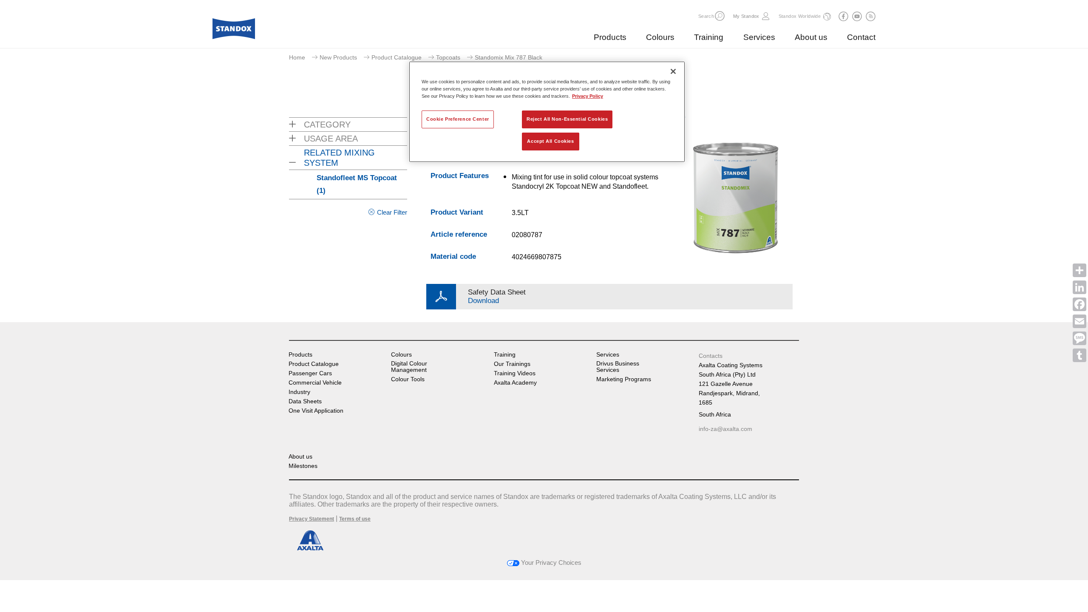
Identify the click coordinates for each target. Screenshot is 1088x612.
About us (811, 37)
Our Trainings (512, 364)
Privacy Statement (311, 519)
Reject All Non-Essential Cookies (567, 119)
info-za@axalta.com (725, 428)
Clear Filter (392, 212)
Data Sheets (305, 401)
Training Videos (515, 373)
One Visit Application (316, 411)
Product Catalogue (396, 57)
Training (708, 37)
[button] (720, 16)
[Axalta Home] (233, 31)
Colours (660, 37)
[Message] (1079, 338)
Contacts (710, 355)
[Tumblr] (1079, 355)
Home (297, 57)
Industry (299, 392)
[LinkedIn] (1079, 287)
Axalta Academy (515, 383)
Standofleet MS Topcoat (357, 184)
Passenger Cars (310, 373)
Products (610, 37)
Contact (861, 37)
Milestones (303, 466)
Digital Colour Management (409, 366)
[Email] (1079, 321)
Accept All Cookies (550, 141)
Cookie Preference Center (457, 119)
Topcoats (448, 57)
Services (759, 37)
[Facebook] (1079, 304)
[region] (547, 111)
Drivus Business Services (617, 366)
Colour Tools (408, 379)
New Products (338, 57)
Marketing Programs (623, 379)
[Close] (673, 71)
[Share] (1079, 270)
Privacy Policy (587, 96)
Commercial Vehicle (315, 383)
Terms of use (355, 519)
